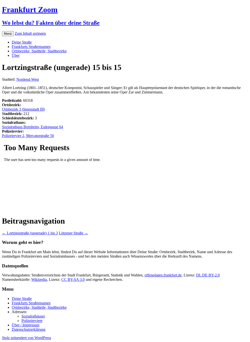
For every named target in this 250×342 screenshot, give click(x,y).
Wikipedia (39, 279)
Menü (8, 33)
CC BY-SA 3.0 (73, 279)
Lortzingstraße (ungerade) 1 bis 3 (30, 233)
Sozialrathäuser (33, 316)
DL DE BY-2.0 (208, 275)
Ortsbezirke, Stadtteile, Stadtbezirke (39, 51)
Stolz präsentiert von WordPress (26, 338)
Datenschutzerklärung (28, 329)
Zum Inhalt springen (30, 33)
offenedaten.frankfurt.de (163, 275)
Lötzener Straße (73, 233)
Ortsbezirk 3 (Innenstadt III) (23, 109)
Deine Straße (22, 42)
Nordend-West (27, 79)
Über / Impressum (25, 325)
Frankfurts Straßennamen (31, 47)
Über (16, 55)
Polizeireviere (31, 321)
